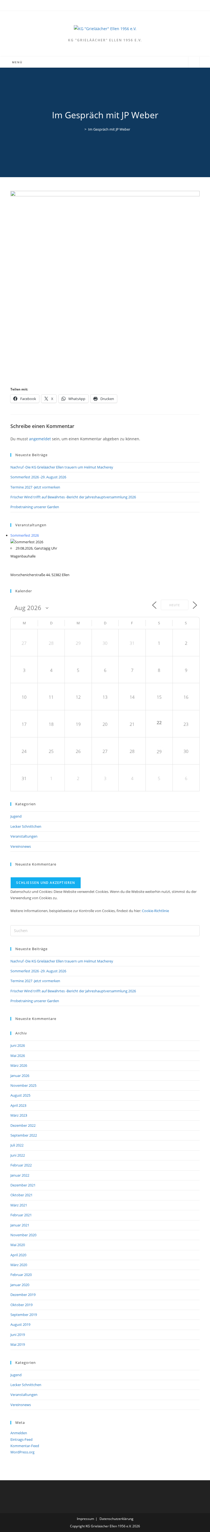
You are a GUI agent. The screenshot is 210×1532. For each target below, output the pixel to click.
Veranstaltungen (23, 836)
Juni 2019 (17, 1334)
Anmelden (18, 1432)
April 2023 (18, 1105)
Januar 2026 (19, 1075)
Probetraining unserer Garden (34, 506)
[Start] (81, 129)
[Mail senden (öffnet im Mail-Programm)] (108, 4)
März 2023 (18, 1115)
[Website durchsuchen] (194, 62)
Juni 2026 (17, 1045)
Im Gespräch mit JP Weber (109, 129)
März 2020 (18, 1264)
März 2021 (18, 1205)
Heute (174, 605)
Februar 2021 (21, 1214)
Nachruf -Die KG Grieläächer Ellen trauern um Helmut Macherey (61, 467)
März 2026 (18, 1065)
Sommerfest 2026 (24, 535)
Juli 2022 (17, 1145)
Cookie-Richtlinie (155, 910)
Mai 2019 (17, 1344)
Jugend (16, 816)
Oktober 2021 (21, 1194)
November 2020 (23, 1234)
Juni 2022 (17, 1155)
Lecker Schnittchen (25, 826)
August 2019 (20, 1324)
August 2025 (20, 1095)
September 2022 (23, 1135)
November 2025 (23, 1085)
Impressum (85, 1518)
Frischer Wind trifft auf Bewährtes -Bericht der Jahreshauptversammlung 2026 (73, 497)
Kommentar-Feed (24, 1445)
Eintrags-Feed (21, 1439)
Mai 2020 (17, 1244)
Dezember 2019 (23, 1294)
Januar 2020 (19, 1284)
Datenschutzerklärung (116, 1518)
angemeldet (40, 438)
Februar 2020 (21, 1274)
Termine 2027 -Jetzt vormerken (35, 487)
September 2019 (23, 1314)
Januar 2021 (19, 1225)
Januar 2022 (19, 1175)
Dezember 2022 (23, 1125)
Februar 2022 (21, 1165)
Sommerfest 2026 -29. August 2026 (38, 477)
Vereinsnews (20, 846)
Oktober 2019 (21, 1304)
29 (159, 752)
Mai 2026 (17, 1055)
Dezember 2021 (23, 1185)
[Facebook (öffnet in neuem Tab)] (103, 4)
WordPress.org (22, 1452)
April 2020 (18, 1254)
